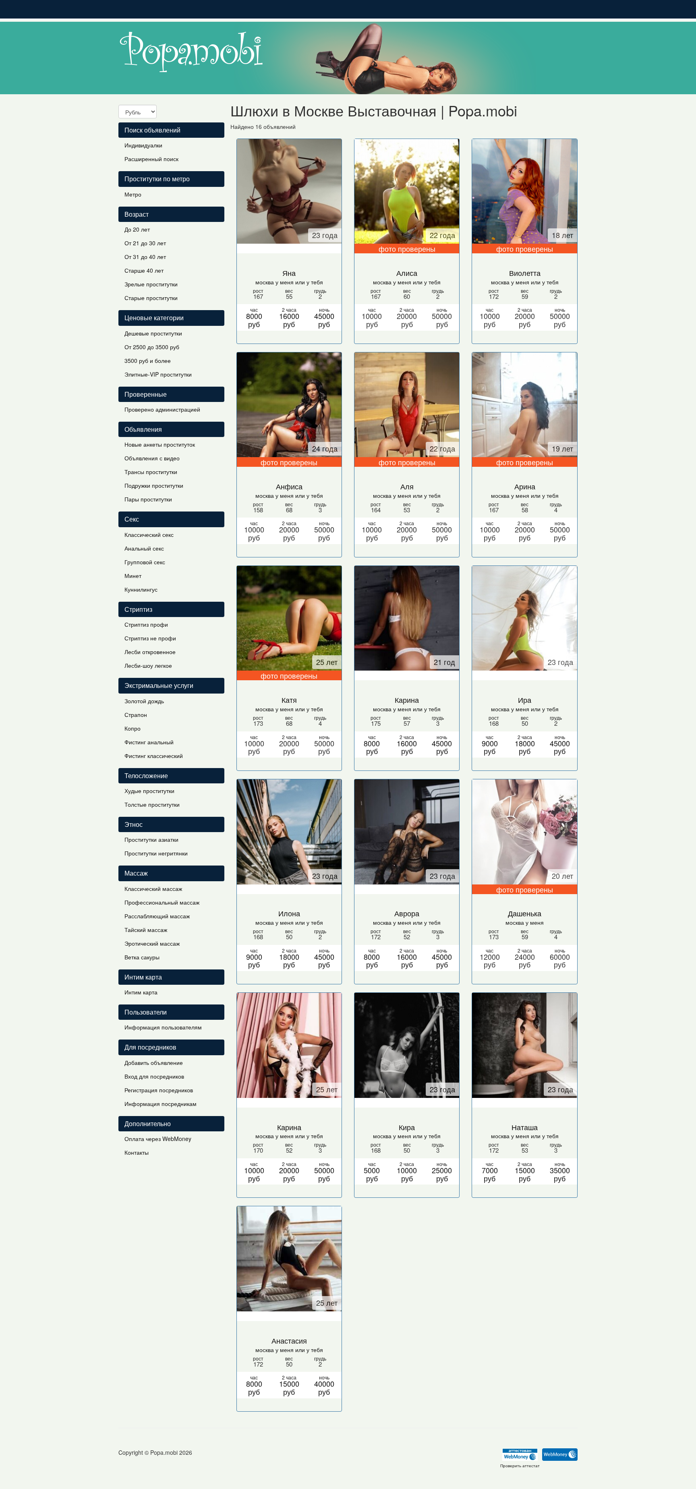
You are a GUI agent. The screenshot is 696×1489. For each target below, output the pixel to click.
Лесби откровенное (150, 652)
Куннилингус (140, 589)
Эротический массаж (152, 943)
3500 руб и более (147, 360)
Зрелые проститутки (151, 284)
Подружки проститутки (153, 485)
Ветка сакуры (142, 957)
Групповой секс (144, 562)
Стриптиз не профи (150, 638)
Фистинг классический (153, 756)
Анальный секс (144, 548)
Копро (132, 728)
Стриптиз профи (146, 624)
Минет (132, 576)
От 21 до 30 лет (145, 243)
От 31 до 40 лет (145, 257)
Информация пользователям (163, 1027)
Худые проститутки (149, 791)
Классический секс (149, 534)
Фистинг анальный (149, 742)
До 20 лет (137, 229)
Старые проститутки (151, 298)
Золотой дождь (144, 701)
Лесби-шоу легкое (148, 665)
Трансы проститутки (150, 472)
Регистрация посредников (158, 1090)
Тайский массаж (145, 930)
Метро (132, 194)
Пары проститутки (148, 499)
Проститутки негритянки (156, 853)
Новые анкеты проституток (159, 444)
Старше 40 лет (144, 270)
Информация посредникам (160, 1104)
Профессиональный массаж (161, 902)
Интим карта (140, 992)
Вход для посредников (154, 1076)
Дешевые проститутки (153, 333)
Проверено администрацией (162, 409)
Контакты (136, 1152)
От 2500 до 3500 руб (151, 347)
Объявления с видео (152, 458)
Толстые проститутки (152, 804)
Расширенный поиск (151, 159)
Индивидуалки (143, 145)
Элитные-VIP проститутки (158, 374)
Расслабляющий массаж (157, 916)
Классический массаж (153, 888)
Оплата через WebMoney (157, 1139)
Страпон (135, 714)
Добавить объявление (153, 1062)
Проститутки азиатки (151, 839)
